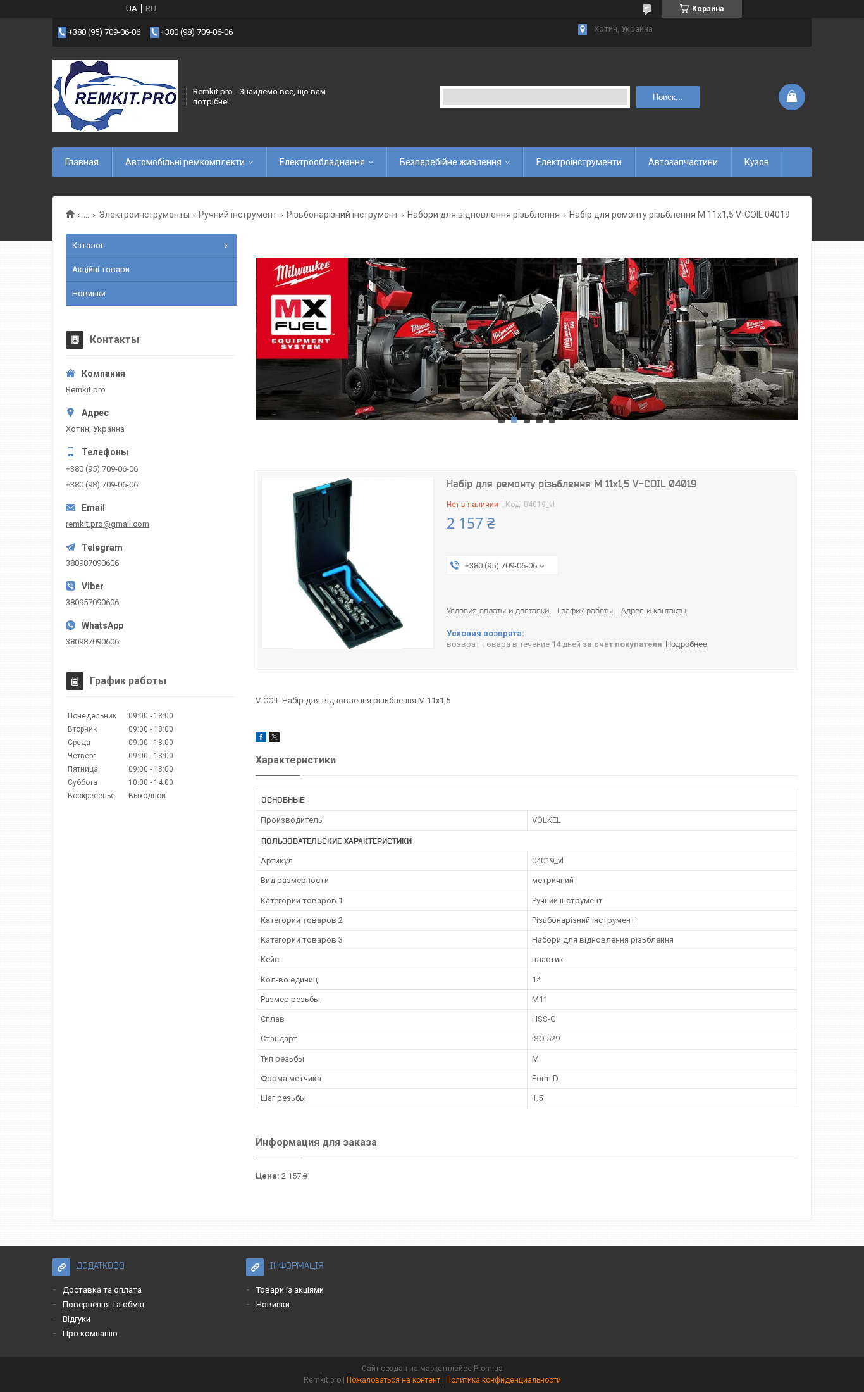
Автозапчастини (683, 162)
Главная (82, 162)
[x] (274, 739)
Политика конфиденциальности (503, 1380)
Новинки (89, 293)
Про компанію (90, 1333)
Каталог (88, 245)
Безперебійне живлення (451, 162)
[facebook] (261, 739)
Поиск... (668, 97)
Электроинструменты (144, 215)
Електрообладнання (322, 162)
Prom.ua (488, 1368)
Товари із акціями (290, 1290)
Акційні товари (101, 269)
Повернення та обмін (103, 1304)
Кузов (756, 162)
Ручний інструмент (238, 215)
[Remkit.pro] (115, 97)
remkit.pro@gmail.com (107, 524)
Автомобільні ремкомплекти (185, 162)
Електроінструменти (579, 162)
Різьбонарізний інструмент (342, 215)
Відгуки (76, 1319)
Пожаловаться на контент (393, 1380)
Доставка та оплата (102, 1290)
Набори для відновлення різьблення (483, 215)
